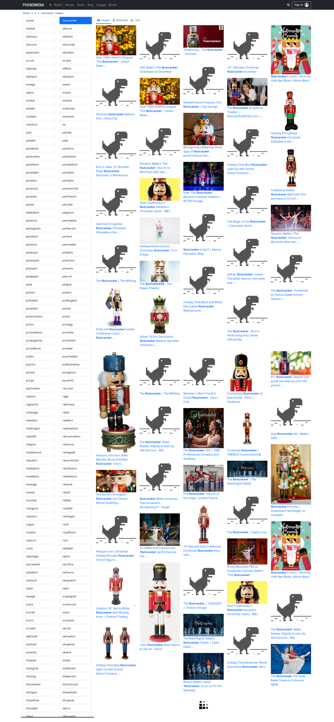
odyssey (31, 68)
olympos (31, 76)
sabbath (67, 548)
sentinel (31, 644)
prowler (67, 348)
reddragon (33, 428)
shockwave (33, 684)
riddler (66, 500)
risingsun (32, 508)
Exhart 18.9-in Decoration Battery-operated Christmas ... (159, 341)
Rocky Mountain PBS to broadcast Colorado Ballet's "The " (245, 571)
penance (31, 220)
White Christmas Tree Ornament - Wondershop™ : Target (159, 503)
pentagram (33, 228)
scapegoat (69, 596)
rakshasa (68, 404)
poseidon (32, 308)
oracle (66, 92)
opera (30, 92)
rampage (32, 412)
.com (137, 20)
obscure (31, 44)
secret (66, 628)
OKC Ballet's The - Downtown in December (159, 70)
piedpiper (32, 276)
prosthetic (69, 340)
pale (65, 140)
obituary (31, 36)
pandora (68, 148)
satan (29, 588)
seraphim (68, 644)
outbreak (68, 108)
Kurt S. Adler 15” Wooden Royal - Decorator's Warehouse (112, 171)
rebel (65, 412)
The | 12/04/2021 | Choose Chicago (202, 606)
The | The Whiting (116, 281)
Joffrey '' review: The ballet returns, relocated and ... (246, 278)
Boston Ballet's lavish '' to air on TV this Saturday (202, 686)
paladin (31, 140)
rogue (30, 524)
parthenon (69, 196)
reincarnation (71, 436)
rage (65, 396)
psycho (30, 364)
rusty (29, 548)
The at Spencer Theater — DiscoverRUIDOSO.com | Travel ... (245, 112)
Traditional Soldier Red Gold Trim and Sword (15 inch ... (288, 194)
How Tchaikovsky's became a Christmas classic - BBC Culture (155, 207)
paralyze (68, 180)
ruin (65, 540)
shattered (68, 668)
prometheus (34, 332)
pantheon (32, 164)
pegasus (68, 212)
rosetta (30, 532)
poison (30, 292)
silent (29, 716)
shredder (32, 708)
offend (66, 68)
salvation (32, 572)
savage (30, 596)
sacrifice (67, 564)
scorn (29, 620)
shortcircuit (70, 684)
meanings (122, 20)
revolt (66, 492)
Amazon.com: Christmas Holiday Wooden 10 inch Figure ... (115, 556)
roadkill (67, 508)
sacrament (33, 564)
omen (66, 84)
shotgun (31, 692)
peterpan (32, 252)
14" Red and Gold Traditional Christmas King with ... (202, 550)
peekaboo (32, 212)
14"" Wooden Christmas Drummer (243, 70)
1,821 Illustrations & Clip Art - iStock (160, 647)
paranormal (70, 188)
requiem (31, 460)
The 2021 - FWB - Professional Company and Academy (202, 454)
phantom (68, 260)
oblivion (67, 36)
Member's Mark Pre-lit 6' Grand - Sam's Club (200, 398)
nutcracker (69, 20)
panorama (33, 156)
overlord (31, 124)
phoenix (67, 268)
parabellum (70, 164)
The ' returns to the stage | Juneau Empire (201, 496)
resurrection (70, 460)
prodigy (67, 324)
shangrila (32, 668)
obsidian (68, 52)
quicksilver (33, 388)
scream (31, 628)
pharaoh (31, 268)
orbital (30, 100)
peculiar (67, 204)
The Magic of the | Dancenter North (246, 224)
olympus (68, 76)
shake (66, 660)
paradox (31, 180)
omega (30, 84)
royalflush (69, 532)
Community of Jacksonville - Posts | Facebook (244, 398)
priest (66, 316)
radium (30, 396)
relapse (31, 444)
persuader (69, 244)
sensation (68, 636)
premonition (34, 316)
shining (31, 676)
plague (66, 284)
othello (30, 108)
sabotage (32, 556)
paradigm (32, 172)
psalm (30, 356)
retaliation (32, 468)
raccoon (67, 388)
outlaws (31, 116)
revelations (69, 476)
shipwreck (69, 676)
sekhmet (31, 636)
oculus (66, 60)
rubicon (31, 540)
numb (30, 20)
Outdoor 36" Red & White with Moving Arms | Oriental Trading (112, 612)
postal (66, 308)
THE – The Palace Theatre (156, 286)
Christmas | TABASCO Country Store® (244, 452)
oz (64, 124)
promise (67, 332)
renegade (68, 452)
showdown (69, 692)
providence (33, 348)
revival (30, 492)
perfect (67, 236)
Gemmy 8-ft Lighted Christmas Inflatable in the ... (111, 228)
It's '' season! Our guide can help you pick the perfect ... (290, 381)
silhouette (69, 716)
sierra (66, 708)
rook (65, 524)
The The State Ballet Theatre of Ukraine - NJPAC (288, 680)
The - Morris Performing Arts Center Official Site (243, 335)
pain (29, 132)
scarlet (30, 612)
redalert (67, 420)
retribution (69, 468)
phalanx (67, 252)
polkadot (32, 300)
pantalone (69, 156)
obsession (32, 52)
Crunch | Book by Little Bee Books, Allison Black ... (290, 80)
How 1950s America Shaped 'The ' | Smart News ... (114, 61)
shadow (31, 660)
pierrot (67, 276)
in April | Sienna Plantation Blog (202, 252)
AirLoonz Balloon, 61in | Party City (115, 116)
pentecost (69, 228)
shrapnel (68, 700)
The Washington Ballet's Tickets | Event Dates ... (201, 642)
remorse (68, 444)
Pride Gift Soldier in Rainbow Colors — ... (115, 333)
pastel (30, 204)
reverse (67, 484)
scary (65, 612)
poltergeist (69, 300)
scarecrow (69, 604)
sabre (66, 556)
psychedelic (70, 356)
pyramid (67, 380)
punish (30, 372)
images (105, 20)
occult (30, 60)
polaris (66, 292)
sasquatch (69, 580)
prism (30, 324)
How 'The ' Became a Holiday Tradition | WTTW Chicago (202, 197)
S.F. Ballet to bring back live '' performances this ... (158, 552)
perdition (32, 236)
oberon (67, 28)
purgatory (69, 372)
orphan (67, 100)
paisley (66, 132)
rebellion (32, 420)
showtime (32, 700)
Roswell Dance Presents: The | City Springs (202, 104)
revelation (32, 476)
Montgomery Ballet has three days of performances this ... (202, 151)
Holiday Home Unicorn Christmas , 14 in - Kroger (159, 250)
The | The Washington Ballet (241, 481)
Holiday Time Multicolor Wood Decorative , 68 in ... (247, 667)
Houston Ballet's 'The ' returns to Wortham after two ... (155, 168)
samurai (31, 580)
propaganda (34, 340)
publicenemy (70, 364)
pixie (29, 284)
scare (29, 604)
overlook (68, 116)
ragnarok (32, 404)
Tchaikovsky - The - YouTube (203, 52)
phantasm (32, 260)
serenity (31, 652)
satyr (65, 588)
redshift (31, 436)
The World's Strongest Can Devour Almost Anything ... (112, 499)
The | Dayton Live (247, 532)
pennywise (69, 220)
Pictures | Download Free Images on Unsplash (288, 511)
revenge (31, 484)
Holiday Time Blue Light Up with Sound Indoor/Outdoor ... (247, 169)
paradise (68, 172)
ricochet (31, 500)
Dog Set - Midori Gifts (290, 436)
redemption (70, 428)
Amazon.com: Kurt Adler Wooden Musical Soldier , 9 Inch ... (112, 459)
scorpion (68, 620)
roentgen (68, 516)
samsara (68, 572)
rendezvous (33, 452)
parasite (31, 196)
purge (30, 380)
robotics (31, 516)
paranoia (32, 188)
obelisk (30, 28)
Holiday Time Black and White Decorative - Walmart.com (202, 306)
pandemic (32, 148)
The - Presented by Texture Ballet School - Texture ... (289, 295)
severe (66, 652)
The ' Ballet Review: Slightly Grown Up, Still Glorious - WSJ (157, 446)
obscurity (68, 44)
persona (31, 244)
